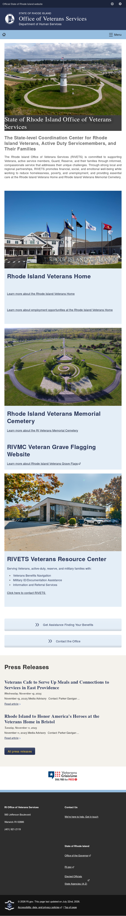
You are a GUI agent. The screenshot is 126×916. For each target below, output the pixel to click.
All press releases (20, 751)
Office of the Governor (76, 855)
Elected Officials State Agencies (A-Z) (76, 880)
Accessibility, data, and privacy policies (39, 907)
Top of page (70, 907)
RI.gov (68, 867)
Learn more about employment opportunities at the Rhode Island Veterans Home (60, 310)
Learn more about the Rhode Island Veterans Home (41, 294)
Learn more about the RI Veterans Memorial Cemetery (42, 430)
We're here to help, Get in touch (81, 816)
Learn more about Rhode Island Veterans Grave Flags (42, 463)
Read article (11, 704)
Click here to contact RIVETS (26, 593)
